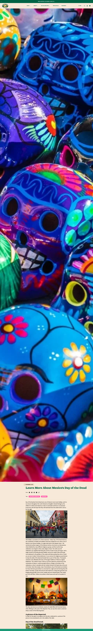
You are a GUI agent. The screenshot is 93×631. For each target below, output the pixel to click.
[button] (84, 6)
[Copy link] (39, 492)
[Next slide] (91, 1)
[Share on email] (36, 492)
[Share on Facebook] (29, 492)
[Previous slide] (1, 1)
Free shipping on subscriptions (46, 1)
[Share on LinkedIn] (32, 492)
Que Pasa (44, 496)
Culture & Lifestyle (34, 496)
